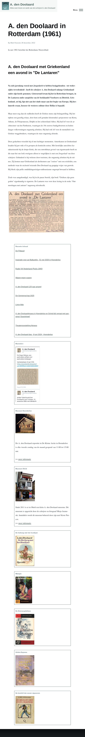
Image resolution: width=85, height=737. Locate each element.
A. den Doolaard (22, 4)
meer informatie (24, 459)
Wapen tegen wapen (23, 278)
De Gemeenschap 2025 (24, 296)
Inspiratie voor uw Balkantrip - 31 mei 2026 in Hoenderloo (38, 260)
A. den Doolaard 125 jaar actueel (28, 287)
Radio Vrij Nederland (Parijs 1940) (28, 269)
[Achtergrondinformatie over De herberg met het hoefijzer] (42, 551)
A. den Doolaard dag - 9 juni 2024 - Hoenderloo (34, 334)
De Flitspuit (19, 251)
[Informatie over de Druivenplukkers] (42, 629)
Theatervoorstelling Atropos (26, 326)
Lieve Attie (19, 305)
